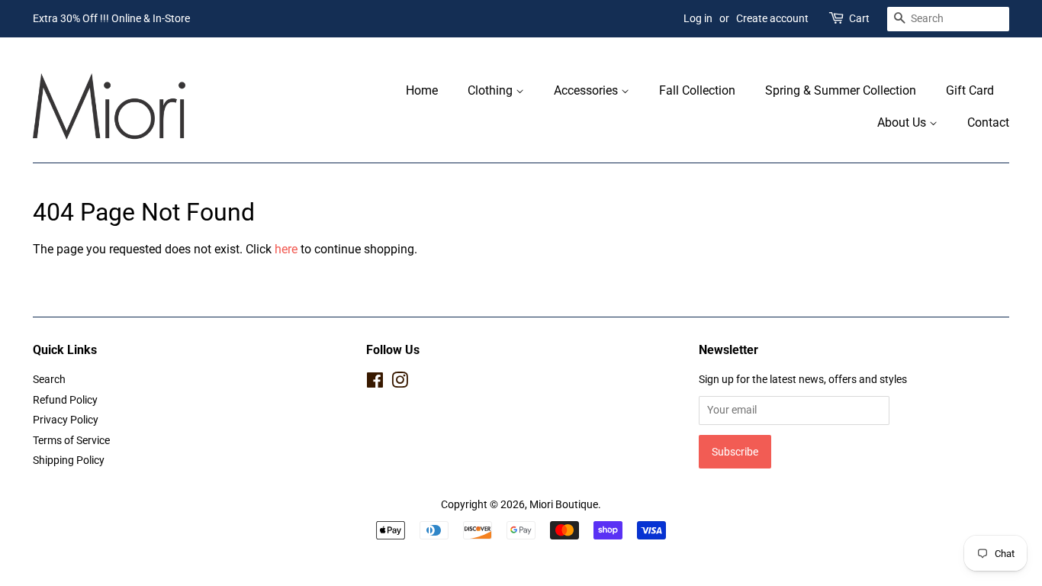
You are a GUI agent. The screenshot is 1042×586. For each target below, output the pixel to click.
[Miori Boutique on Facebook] (375, 383)
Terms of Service (71, 440)
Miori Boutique (563, 504)
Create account (772, 18)
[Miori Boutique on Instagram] (399, 383)
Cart (859, 18)
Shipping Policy (69, 460)
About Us (903, 122)
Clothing (492, 90)
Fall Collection (697, 90)
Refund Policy (65, 400)
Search (49, 379)
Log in (697, 18)
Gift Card (970, 90)
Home (422, 90)
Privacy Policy (65, 420)
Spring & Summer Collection (840, 90)
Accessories (587, 90)
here (286, 249)
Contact (988, 122)
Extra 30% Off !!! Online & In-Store (111, 18)
